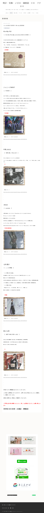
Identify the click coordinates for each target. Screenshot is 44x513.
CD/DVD (24, 12)
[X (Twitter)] (8, 508)
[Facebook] (10, 508)
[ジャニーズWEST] (3, 141)
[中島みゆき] (3, 194)
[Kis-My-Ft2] (3, 77)
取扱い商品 (15, 12)
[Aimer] (3, 256)
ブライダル (20, 12)
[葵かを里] (3, 379)
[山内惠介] (3, 323)
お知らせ (7, 12)
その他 (37, 12)
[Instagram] (13, 508)
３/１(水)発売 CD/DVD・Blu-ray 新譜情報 (13, 25)
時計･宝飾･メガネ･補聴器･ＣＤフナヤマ (9, 504)
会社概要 (29, 12)
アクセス (33, 12)
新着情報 (11, 12)
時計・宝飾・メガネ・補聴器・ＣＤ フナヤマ (22, 4)
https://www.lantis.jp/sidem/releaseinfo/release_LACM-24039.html (15, 139)
